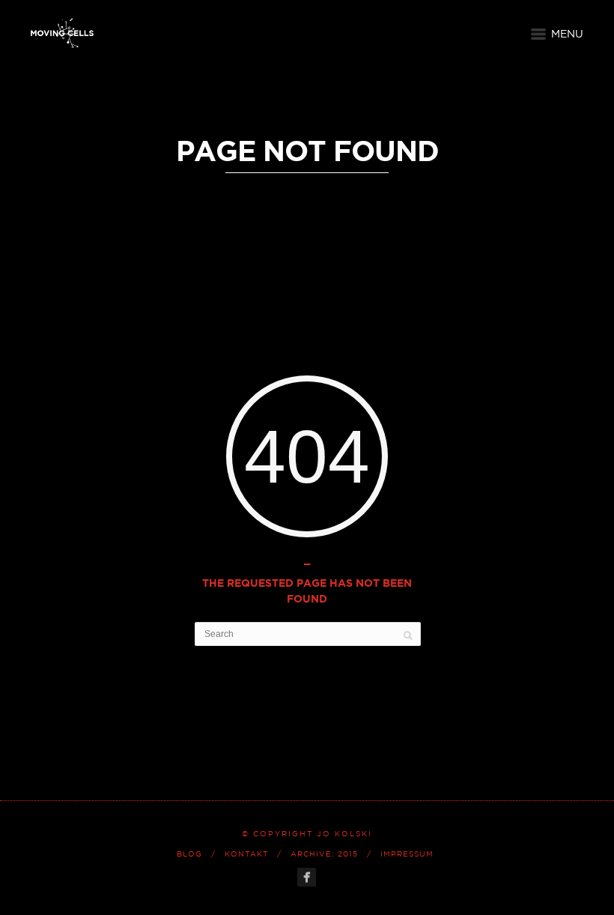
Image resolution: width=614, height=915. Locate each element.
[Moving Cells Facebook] (306, 877)
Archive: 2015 (324, 854)
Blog (189, 854)
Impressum (407, 854)
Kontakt (246, 854)
